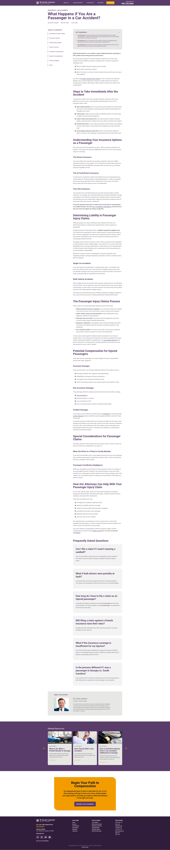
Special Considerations (56, 56)
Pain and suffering (82, 395)
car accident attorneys (110, 340)
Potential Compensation (56, 51)
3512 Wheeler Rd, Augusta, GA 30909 (45, 831)
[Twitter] (45, 837)
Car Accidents (62, 10)
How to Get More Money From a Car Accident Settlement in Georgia (110, 751)
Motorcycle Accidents (97, 824)
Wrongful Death (95, 827)
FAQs (50, 65)
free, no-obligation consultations (101, 206)
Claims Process (54, 47)
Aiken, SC (117, 832)
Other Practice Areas (96, 831)
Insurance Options (54, 38)
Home (73, 822)
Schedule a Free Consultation (85, 804)
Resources (100, 2)
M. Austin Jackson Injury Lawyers (90, 78)
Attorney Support (54, 60)
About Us (66, 2)
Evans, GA (117, 824)
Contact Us (110, 2)
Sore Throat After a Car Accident (84, 750)
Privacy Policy (85, 847)
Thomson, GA (118, 827)
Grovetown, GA (118, 825)
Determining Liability (55, 42)
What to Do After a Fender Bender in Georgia (59, 750)
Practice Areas (75, 825)
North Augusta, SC (119, 831)
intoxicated (106, 414)
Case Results (90, 2)
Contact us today (97, 531)
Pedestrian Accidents (97, 825)
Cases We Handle (77, 2)
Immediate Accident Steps (57, 33)
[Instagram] (41, 837)
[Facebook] (37, 837)
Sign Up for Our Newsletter (42, 840)
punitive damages (78, 416)
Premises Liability (96, 829)
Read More (52, 760)
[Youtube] (49, 837)
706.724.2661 (127, 3)
